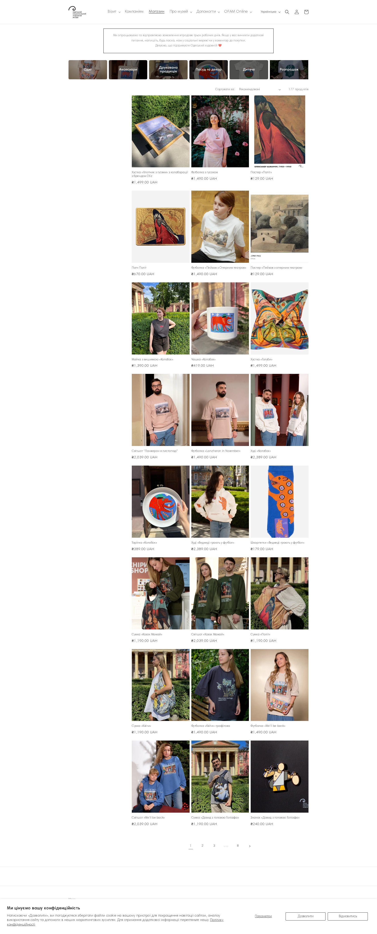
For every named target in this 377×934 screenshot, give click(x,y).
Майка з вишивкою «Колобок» (152, 359)
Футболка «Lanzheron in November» (216, 451)
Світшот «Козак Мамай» (207, 634)
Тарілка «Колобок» (144, 543)
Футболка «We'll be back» (268, 726)
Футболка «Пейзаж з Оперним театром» (219, 268)
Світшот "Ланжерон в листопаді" (155, 451)
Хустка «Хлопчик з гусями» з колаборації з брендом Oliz (160, 174)
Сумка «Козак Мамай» (147, 634)
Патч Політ (139, 268)
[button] (113, 12)
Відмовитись (348, 916)
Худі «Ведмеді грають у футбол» (213, 543)
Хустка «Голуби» (261, 359)
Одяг (73, 68)
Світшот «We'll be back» (148, 818)
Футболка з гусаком (204, 172)
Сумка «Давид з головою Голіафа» (215, 818)
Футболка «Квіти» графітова (210, 726)
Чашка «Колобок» (203, 359)
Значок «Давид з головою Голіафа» (275, 818)
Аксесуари (118, 68)
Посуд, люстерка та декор (206, 70)
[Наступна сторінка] (249, 846)
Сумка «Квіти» (141, 726)
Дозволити (306, 916)
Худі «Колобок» (261, 451)
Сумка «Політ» (261, 634)
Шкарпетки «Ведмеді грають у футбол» (277, 543)
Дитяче (236, 68)
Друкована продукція (168, 68)
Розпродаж (280, 68)
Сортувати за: (225, 89)
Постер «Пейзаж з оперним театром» (277, 268)
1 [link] (191, 846)
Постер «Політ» (261, 172)
